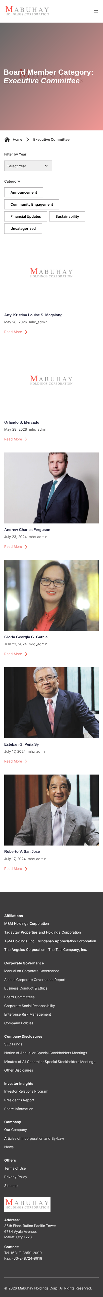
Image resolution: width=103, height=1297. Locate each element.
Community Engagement (31, 204)
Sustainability (67, 216)
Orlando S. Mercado (21, 422)
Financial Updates (25, 216)
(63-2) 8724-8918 (27, 1258)
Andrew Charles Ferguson (27, 530)
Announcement (23, 192)
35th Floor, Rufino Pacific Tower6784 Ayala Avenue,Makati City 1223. (30, 1231)
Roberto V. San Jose (22, 852)
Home (17, 139)
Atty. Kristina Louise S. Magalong (33, 315)
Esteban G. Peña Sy (21, 744)
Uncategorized (23, 228)
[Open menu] (96, 11)
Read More (13, 332)
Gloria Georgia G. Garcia (26, 637)
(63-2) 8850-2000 (26, 1253)
